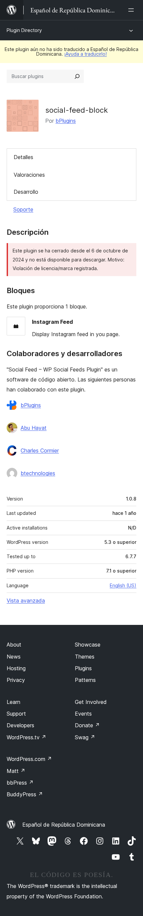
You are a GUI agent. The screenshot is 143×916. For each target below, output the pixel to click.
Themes (84, 656)
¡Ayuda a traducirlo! (85, 54)
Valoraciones (29, 174)
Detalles (23, 157)
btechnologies (38, 473)
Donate (87, 725)
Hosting (16, 668)
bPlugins (66, 120)
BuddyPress (25, 794)
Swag (85, 737)
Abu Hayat (34, 427)
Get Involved (91, 702)
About (14, 644)
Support (16, 713)
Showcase (87, 644)
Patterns (85, 680)
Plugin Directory (24, 30)
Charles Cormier (40, 450)
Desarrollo (26, 191)
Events (83, 713)
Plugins (83, 668)
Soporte (23, 209)
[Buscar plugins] (77, 76)
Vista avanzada (26, 600)
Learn (13, 702)
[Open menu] (132, 10)
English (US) (123, 585)
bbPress (20, 782)
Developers (20, 725)
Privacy (16, 680)
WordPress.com (29, 759)
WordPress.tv (26, 737)
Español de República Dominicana (63, 824)
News (14, 656)
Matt (16, 771)
